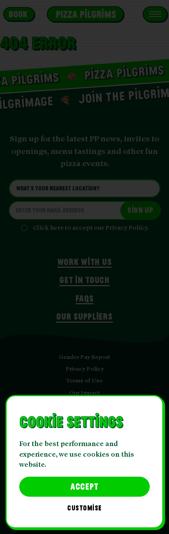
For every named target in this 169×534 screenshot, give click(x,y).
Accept (84, 486)
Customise (84, 508)
